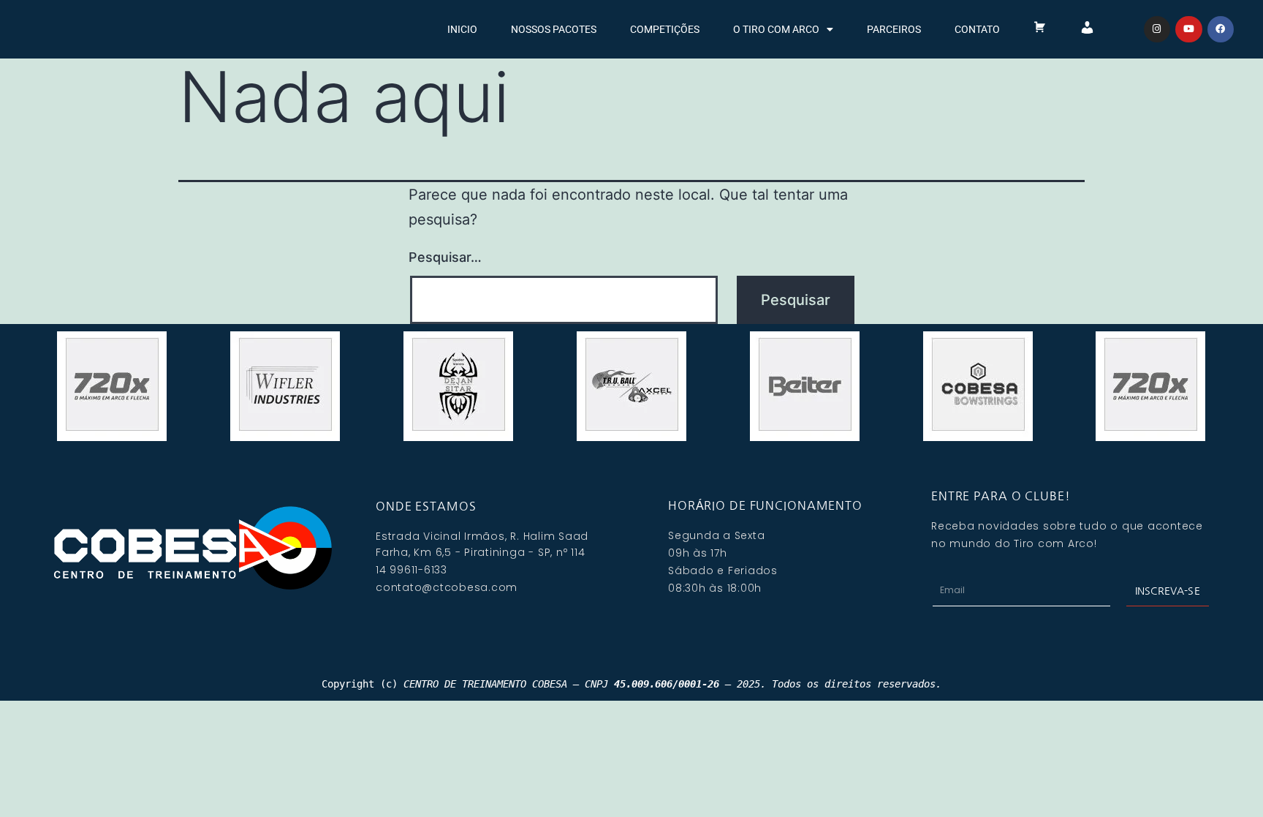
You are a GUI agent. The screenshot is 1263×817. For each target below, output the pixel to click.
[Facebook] (1220, 29)
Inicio (462, 29)
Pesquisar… (445, 257)
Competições (664, 29)
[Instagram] (1157, 29)
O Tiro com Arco (776, 29)
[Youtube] (1188, 29)
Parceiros (894, 29)
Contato (977, 29)
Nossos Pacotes (553, 29)
